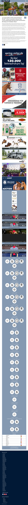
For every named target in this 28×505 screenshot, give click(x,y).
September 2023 (4, 477)
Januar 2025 (4, 466)
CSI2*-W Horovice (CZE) (14, 317)
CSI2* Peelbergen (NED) (14, 396)
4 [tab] (14, 15)
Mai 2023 (4, 480)
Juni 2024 (4, 471)
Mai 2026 (4, 455)
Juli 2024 (4, 470)
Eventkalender (14, 257)
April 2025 (4, 464)
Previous (1, 9)
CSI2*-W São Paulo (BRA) (14, 381)
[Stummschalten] (24, 241)
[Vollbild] (25, 241)
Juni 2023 (4, 479)
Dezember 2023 (4, 475)
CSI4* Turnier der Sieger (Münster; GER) (14, 359)
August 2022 (4, 486)
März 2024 (4, 473)
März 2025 (4, 465)
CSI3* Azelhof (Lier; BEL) (14, 366)
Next (27, 9)
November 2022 (4, 484)
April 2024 (4, 472)
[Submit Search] (2, 47)
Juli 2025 (4, 462)
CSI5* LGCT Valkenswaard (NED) (14, 344)
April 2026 (4, 456)
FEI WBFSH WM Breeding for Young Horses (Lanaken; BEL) (14, 418)
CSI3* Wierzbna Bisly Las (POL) (14, 305)
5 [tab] (15, 15)
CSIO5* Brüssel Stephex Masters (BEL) (14, 270)
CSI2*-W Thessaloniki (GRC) (14, 374)
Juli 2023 (4, 478)
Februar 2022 (4, 490)
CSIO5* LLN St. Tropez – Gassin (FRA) (14, 426)
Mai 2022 (4, 488)
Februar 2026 (4, 457)
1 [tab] (12, 15)
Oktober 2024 (4, 468)
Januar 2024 (4, 474)
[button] (2, 44)
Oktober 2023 (4, 476)
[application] (14, 235)
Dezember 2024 (4, 467)
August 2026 (4, 453)
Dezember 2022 (4, 483)
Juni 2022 (4, 487)
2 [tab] (13, 15)
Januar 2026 (4, 458)
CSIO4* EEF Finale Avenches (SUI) (14, 351)
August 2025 (4, 461)
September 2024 (4, 469)
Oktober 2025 (4, 460)
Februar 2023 (4, 482)
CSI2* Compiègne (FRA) (14, 411)
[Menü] (25, 1)
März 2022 (4, 489)
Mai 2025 (4, 463)
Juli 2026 (4, 454)
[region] (14, 201)
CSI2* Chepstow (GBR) (14, 329)
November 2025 (4, 459)
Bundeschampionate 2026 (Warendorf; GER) (14, 258)
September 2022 (4, 485)
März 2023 (4, 481)
